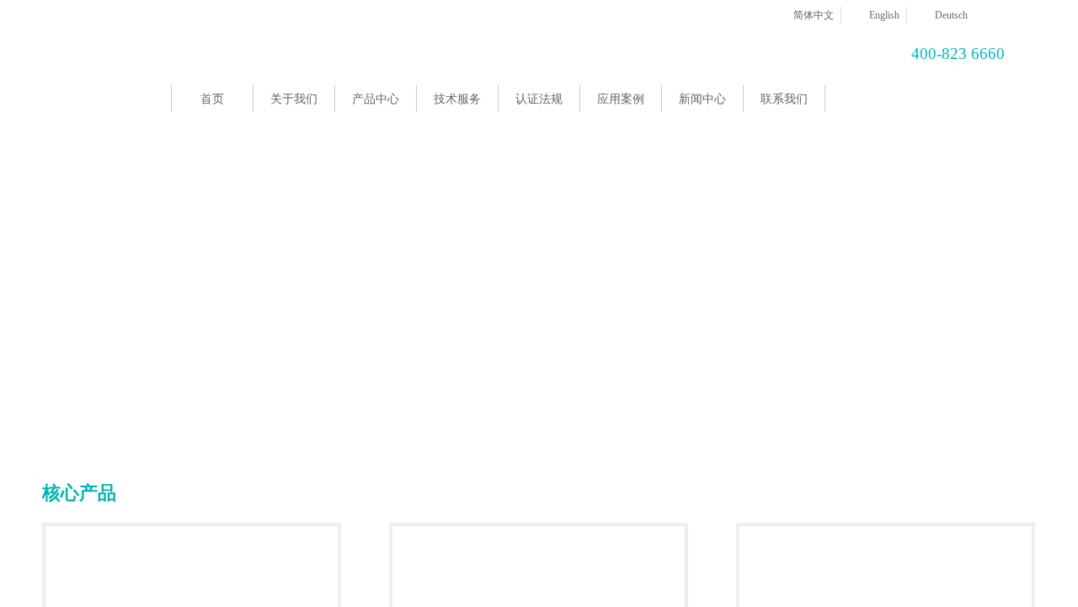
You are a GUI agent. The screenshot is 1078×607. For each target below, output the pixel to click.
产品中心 (375, 99)
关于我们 (294, 99)
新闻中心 (702, 99)
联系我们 (784, 99)
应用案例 (620, 99)
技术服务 (457, 99)
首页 (212, 99)
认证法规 (539, 99)
